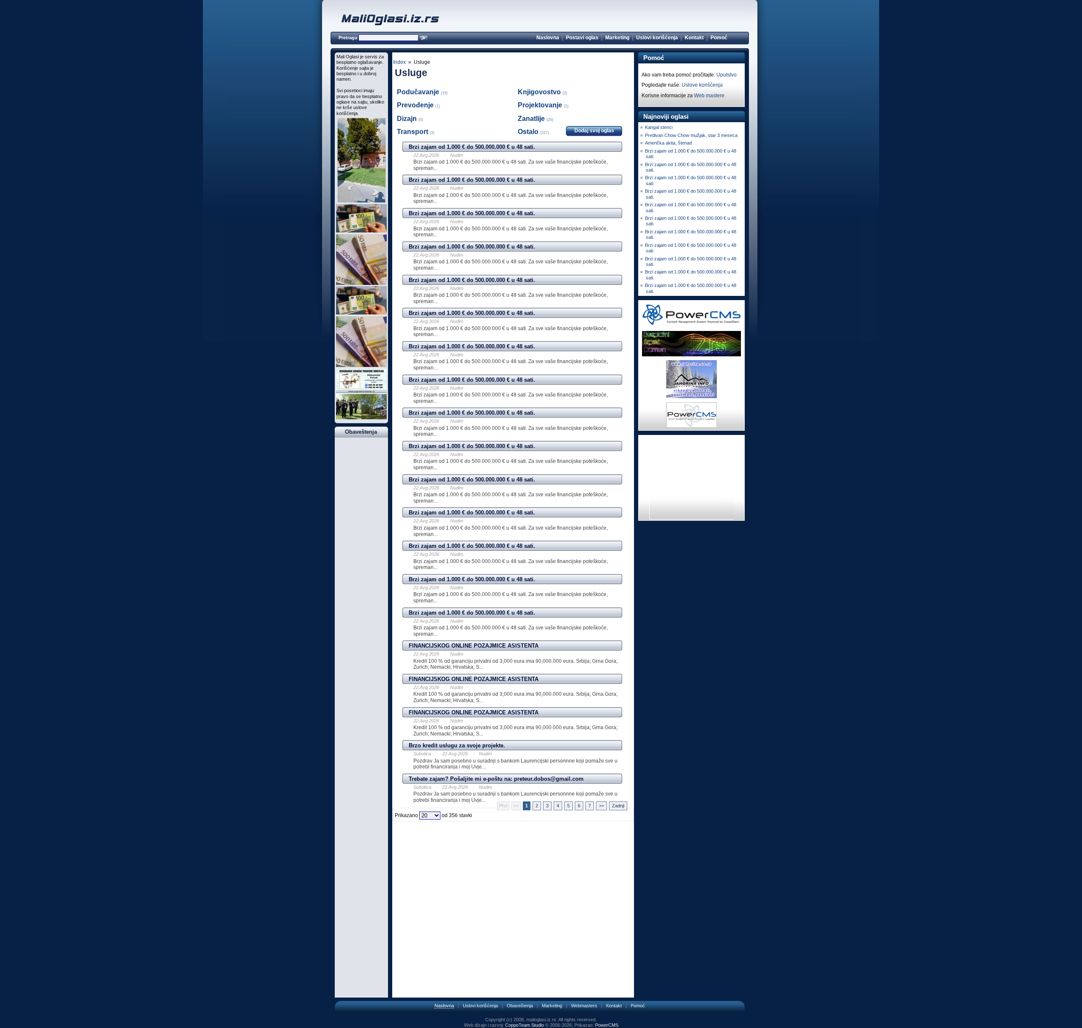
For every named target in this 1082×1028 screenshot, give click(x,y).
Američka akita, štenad (668, 142)
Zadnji (618, 805)
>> (601, 805)
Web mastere (709, 95)
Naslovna (547, 38)
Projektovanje (541, 105)
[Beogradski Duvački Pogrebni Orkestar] (361, 418)
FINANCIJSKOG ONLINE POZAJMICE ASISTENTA (473, 645)
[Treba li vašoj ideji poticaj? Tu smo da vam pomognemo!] (361, 283)
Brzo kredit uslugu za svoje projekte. (457, 745)
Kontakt (694, 38)
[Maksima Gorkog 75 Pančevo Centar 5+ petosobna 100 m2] (361, 201)
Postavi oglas (582, 38)
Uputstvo (726, 75)
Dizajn (407, 118)
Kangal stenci (658, 127)
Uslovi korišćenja (657, 38)
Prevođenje (416, 105)
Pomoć (718, 38)
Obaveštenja (520, 1005)
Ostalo (529, 131)
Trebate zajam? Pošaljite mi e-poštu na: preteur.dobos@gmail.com (496, 779)
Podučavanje (419, 92)
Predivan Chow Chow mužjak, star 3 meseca (691, 135)
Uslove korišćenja (702, 85)
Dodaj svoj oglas (594, 131)
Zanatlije (532, 118)
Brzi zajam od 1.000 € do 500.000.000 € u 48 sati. (472, 147)
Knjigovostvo (540, 92)
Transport (413, 131)
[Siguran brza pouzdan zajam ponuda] (361, 231)
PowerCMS (606, 1025)
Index (399, 62)
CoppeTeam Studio (524, 1025)
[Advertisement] (513, 836)
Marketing (617, 38)
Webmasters (584, 1005)
